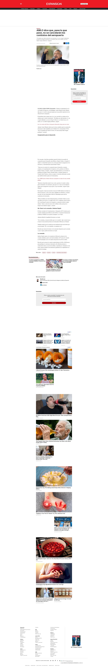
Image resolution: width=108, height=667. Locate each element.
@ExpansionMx (45, 282)
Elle (36, 629)
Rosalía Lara (42, 279)
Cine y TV (37, 640)
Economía (45, 8)
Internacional (52, 8)
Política (38, 8)
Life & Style (37, 636)
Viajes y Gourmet (23, 655)
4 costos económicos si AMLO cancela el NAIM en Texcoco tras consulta (37, 261)
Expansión (22, 627)
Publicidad (27, 665)
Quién (21, 648)
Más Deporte (53, 644)
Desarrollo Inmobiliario (40, 646)
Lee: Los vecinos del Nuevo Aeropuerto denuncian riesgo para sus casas (53, 124)
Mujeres (75, 8)
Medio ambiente (38, 653)
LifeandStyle (22, 637)
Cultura (36, 627)
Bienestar (52, 654)
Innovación (53, 628)
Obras (65, 8)
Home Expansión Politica (25, 629)
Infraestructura (38, 647)
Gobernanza (37, 655)
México (21, 641)
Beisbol (52, 641)
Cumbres (53, 252)
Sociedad (22, 646)
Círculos (22, 652)
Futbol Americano (54, 642)
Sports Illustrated (54, 639)
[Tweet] (64, 43)
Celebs (36, 632)
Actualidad (53, 633)
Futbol (52, 640)
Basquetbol (53, 643)
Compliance (33, 665)
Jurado (52, 656)
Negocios (44, 252)
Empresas (32, 8)
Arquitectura (37, 648)
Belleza (21, 654)
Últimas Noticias (24, 8)
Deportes (37, 639)
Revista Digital (84, 3)
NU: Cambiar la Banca (79, 84)
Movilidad (37, 656)
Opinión (21, 645)
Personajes (53, 653)
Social (36, 654)
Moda (21, 653)
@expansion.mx (55, 660)
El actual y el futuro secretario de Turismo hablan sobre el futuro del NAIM (70, 261)
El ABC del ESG (54, 629)
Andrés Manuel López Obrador (61, 252)
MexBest (52, 648)
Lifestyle (52, 645)
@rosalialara (44, 285)
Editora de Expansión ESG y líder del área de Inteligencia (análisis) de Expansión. (54, 280)
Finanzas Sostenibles (55, 627)
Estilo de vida (38, 633)
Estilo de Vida (53, 655)
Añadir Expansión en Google (55, 43)
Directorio (57, 665)
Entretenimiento (38, 638)
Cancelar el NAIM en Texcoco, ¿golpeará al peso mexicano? (53, 270)
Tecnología (59, 8)
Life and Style (82, 8)
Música (36, 641)
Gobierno (22, 640)
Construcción (38, 645)
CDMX (21, 643)
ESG (70, 8)
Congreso (22, 642)
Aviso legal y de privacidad (42, 665)
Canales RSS (51, 665)
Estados (22, 644)
